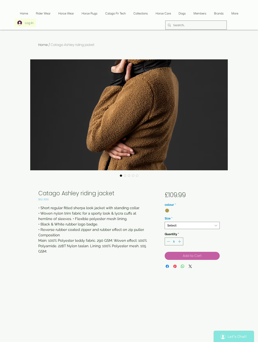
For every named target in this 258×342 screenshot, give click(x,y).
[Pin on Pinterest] (175, 266)
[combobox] (192, 225)
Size (168, 218)
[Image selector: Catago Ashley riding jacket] (121, 176)
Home (43, 44)
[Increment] (180, 241)
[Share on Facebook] (167, 266)
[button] (115, 13)
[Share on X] (190, 266)
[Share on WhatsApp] (182, 266)
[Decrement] (168, 241)
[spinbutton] (174, 241)
